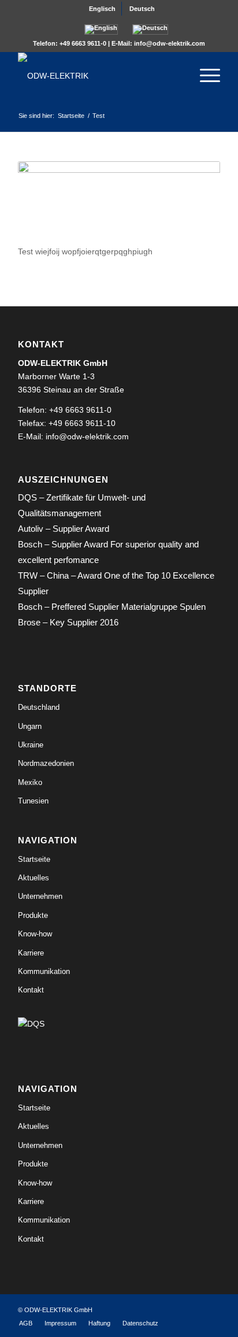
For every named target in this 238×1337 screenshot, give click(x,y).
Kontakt (31, 990)
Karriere (31, 953)
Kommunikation (44, 971)
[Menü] (204, 76)
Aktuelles (33, 877)
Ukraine (30, 744)
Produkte (33, 915)
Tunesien (33, 801)
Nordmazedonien (46, 763)
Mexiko (30, 782)
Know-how (35, 933)
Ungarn (30, 726)
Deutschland (39, 707)
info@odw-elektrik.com (169, 43)
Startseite (34, 859)
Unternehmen (40, 896)
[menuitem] (102, 9)
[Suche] (177, 76)
